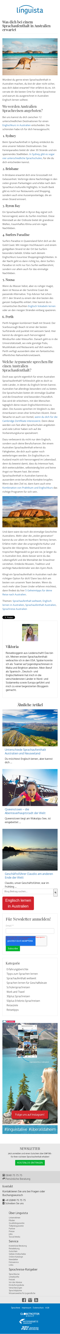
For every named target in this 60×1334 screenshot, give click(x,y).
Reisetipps (13, 1010)
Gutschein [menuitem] (13, 1251)
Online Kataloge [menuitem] (16, 1257)
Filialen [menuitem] (12, 1220)
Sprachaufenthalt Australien (40, 604)
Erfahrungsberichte (17, 969)
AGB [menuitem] (47, 1307)
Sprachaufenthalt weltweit (27, 600)
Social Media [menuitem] (14, 1237)
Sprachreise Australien (14, 608)
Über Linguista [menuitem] (18, 1213)
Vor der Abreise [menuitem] (15, 1282)
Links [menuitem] (11, 1265)
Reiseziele (12, 1005)
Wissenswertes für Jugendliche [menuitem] (22, 1293)
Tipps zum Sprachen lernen (22, 974)
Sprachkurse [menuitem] (14, 1274)
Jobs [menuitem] (10, 1234)
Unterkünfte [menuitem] (14, 1277)
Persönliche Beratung (17, 1178)
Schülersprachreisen (18, 987)
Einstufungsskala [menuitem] (16, 1285)
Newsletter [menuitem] (13, 1259)
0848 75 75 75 (13, 1175)
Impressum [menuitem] (26, 1307)
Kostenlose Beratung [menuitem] (18, 1246)
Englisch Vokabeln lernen (42, 306)
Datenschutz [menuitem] (38, 1307)
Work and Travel (16, 992)
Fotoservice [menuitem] (14, 1262)
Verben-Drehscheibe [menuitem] (17, 1254)
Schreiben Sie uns (14, 1203)
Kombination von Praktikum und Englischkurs (27, 487)
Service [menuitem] (13, 1241)
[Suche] (55, 893)
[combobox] (27, 891)
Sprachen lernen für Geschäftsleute (27, 983)
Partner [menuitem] (12, 1228)
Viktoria (12, 646)
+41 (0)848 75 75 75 (15, 1200)
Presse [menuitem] (11, 1231)
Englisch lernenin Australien (18, 903)
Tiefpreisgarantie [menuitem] (16, 1226)
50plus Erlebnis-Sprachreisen (23, 1001)
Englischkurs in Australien (16, 125)
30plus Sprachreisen (18, 996)
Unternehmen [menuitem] (14, 1217)
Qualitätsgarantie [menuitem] (16, 1223)
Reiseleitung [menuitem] (14, 1248)
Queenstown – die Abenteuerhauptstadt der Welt (25, 811)
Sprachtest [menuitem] (15, 1307)
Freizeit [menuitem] (12, 1279)
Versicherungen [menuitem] (15, 1288)
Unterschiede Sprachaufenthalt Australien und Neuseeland (25, 751)
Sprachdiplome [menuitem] (15, 1290)
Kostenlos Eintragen (30, 1162)
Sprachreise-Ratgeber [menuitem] (23, 1269)
